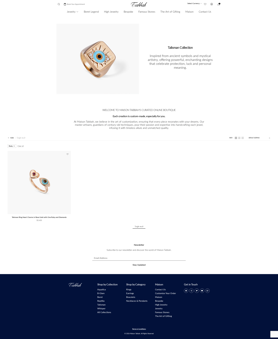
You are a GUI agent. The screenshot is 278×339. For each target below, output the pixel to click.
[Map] (207, 291)
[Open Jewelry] (77, 12)
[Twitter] (197, 291)
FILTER (12, 138)
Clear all (20, 146)
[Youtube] (202, 291)
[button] (39, 223)
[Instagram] (191, 291)
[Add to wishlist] (67, 154)
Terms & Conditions (139, 329)
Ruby (11, 146)
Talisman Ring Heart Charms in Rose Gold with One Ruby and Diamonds (39, 217)
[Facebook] (186, 291)
